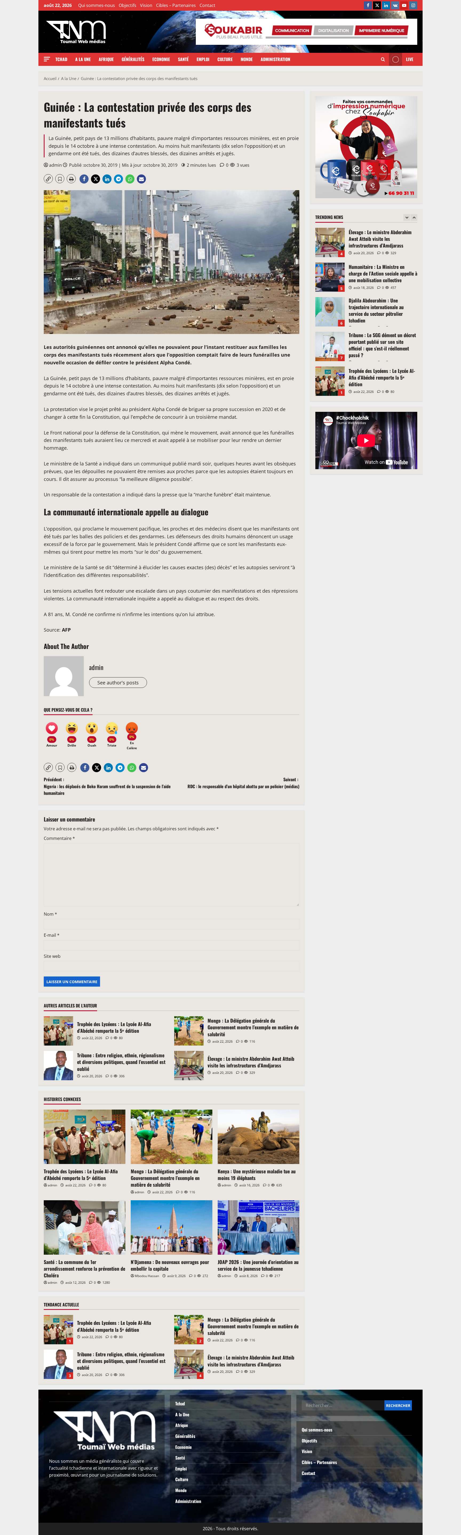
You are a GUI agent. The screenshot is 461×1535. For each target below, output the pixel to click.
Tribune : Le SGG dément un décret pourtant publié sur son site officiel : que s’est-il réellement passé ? (330, 311)
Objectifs (127, 5)
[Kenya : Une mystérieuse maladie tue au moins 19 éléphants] (258, 1137)
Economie (161, 59)
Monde (247, 59)
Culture (225, 59)
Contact (207, 5)
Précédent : (107, 786)
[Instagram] (413, 5)
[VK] (395, 5)
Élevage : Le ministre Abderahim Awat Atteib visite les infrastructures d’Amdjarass (189, 1065)
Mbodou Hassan (147, 1276)
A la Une (83, 59)
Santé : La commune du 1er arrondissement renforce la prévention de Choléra (84, 1268)
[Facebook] (368, 5)
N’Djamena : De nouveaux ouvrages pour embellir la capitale (170, 1265)
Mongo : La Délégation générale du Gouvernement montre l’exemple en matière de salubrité (189, 1031)
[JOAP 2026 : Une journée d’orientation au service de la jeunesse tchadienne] (258, 1227)
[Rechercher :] (343, 1405)
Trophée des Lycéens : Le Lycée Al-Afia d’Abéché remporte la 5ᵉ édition (58, 1031)
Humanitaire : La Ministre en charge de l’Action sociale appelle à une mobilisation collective (330, 242)
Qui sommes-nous (96, 5)
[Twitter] (377, 5)
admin (55, 165)
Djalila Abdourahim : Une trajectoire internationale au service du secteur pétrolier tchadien (330, 277)
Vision (146, 5)
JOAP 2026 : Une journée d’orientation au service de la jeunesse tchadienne (258, 1265)
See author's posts (118, 682)
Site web (52, 956)
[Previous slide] (406, 217)
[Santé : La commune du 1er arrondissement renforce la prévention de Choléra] (84, 1227)
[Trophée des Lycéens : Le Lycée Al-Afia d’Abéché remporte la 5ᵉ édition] (84, 1137)
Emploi (203, 59)
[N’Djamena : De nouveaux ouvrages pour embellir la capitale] (171, 1227)
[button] (47, 59)
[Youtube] (404, 5)
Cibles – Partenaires (176, 5)
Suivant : (243, 783)
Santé (183, 59)
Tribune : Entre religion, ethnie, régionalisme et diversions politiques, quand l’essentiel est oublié (58, 1065)
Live (409, 59)
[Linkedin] (386, 5)
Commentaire (59, 838)
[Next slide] (414, 217)
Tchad (61, 59)
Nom (50, 914)
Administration (275, 59)
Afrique (106, 59)
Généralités (133, 59)
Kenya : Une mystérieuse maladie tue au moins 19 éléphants (257, 1174)
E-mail (51, 935)
